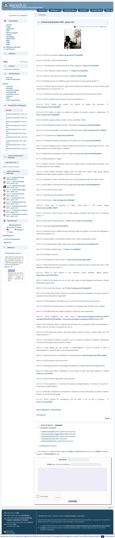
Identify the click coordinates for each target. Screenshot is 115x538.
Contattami (96, 10)
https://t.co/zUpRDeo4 (79, 71)
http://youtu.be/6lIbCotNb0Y (47, 208)
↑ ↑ (109, 508)
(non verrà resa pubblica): (58, 464)
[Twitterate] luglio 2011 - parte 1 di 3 (53, 441)
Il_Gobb (8, 186)
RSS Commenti (11, 533)
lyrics (8, 98)
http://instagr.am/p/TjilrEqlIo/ (64, 200)
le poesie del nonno (12, 94)
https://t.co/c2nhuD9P (44, 373)
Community (54, 10)
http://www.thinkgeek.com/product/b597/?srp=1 (81, 319)
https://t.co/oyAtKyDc (84, 221)
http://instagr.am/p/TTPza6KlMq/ (71, 55)
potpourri (9, 96)
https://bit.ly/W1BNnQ (59, 226)
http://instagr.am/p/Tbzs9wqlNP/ (48, 107)
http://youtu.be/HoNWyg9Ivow (88, 185)
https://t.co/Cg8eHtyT (73, 249)
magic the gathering (13, 100)
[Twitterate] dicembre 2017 (50, 439)
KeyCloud (9, 77)
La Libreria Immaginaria (12, 239)
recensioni (9, 86)
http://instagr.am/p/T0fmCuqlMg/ (94, 355)
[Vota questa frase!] (11, 267)
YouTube (42, 10)
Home (108, 10)
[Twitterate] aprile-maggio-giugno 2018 (54, 434)
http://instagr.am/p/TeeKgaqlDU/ (89, 153)
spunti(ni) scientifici (12, 90)
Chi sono (83, 10)
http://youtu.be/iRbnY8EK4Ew (90, 125)
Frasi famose (55, 410)
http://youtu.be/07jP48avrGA (88, 244)
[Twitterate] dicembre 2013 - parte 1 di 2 (54, 432)
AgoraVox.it (8, 242)
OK (102, 536)
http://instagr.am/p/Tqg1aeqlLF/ (79, 260)
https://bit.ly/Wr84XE (93, 141)
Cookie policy (81, 516)
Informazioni (109, 536)
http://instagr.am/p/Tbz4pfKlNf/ (48, 115)
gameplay (9, 88)
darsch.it (18, 5)
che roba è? (41, 415)
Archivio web (69, 10)
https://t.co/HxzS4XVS (91, 66)
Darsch (8, 177)
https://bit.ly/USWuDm (65, 135)
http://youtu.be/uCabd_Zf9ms (47, 275)
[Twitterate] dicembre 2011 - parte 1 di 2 (54, 436)
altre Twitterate (43, 410)
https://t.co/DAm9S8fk (78, 76)
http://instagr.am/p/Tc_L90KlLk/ (94, 130)
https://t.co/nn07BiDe (44, 402)
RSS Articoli (10, 531)
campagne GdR (11, 92)
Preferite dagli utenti (13, 79)
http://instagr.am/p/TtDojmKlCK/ (79, 288)
